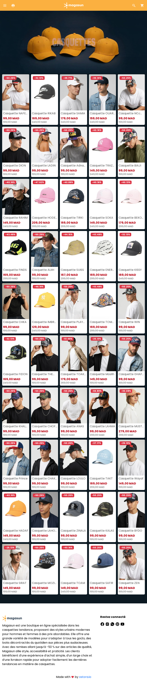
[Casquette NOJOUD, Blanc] (131, 92)
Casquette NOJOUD (131, 113)
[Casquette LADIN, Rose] (44, 145)
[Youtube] (122, 624)
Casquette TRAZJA (102, 165)
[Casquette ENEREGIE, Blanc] (102, 249)
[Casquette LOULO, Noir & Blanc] (73, 458)
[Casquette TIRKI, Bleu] (73, 197)
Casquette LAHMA (102, 426)
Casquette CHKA (15, 322)
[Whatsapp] (112, 624)
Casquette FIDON (15, 374)
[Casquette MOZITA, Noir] (44, 562)
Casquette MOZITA (44, 583)
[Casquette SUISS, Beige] (73, 249)
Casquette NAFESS (15, 113)
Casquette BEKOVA (131, 218)
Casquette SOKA (101, 218)
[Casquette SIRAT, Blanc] (15, 562)
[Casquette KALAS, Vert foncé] (102, 510)
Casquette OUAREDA (102, 113)
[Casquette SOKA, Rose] (102, 197)
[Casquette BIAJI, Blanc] (131, 145)
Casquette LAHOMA (44, 531)
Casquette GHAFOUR (131, 374)
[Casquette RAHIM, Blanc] (15, 197)
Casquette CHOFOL (44, 426)
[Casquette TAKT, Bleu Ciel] (102, 458)
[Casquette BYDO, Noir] (131, 510)
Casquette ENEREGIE (102, 270)
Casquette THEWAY (44, 374)
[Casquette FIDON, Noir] (15, 353)
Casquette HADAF (15, 531)
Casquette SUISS (72, 270)
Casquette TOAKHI (73, 374)
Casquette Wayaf (131, 478)
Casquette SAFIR (101, 583)
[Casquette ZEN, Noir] (131, 562)
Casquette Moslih (102, 374)
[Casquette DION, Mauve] (15, 145)
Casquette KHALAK (15, 426)
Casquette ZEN (129, 583)
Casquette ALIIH (43, 270)
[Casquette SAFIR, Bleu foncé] (102, 562)
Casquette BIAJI (130, 165)
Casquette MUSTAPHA (131, 426)
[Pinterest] (117, 624)
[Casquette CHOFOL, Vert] (44, 405)
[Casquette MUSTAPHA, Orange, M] (131, 405)
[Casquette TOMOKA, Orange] (102, 301)
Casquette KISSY (130, 270)
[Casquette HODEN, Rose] (44, 197)
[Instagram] (107, 624)
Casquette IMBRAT (44, 322)
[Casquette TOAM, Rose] (73, 562)
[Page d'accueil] (73, 5)
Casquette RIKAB (44, 113)
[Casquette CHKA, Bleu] (15, 301)
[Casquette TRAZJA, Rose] (102, 145)
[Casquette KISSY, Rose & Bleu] (131, 249)
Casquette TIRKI (72, 218)
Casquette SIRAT (15, 583)
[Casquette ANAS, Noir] (73, 405)
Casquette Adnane (73, 165)
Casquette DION (14, 165)
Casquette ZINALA (73, 531)
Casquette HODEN (44, 218)
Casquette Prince (15, 478)
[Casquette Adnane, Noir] (73, 145)
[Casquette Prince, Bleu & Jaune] (15, 458)
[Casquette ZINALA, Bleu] (73, 510)
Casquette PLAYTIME (73, 322)
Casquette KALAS (102, 531)
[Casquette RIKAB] (44, 92)
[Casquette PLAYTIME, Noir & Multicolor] (73, 301)
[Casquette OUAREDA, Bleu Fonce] (102, 92)
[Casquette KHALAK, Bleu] (15, 405)
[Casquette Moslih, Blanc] (102, 353)
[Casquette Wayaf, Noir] (131, 458)
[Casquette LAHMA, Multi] (102, 405)
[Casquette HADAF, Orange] (15, 510)
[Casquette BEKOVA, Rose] (131, 197)
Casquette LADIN (44, 165)
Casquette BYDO (130, 531)
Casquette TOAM (73, 583)
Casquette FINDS (15, 270)
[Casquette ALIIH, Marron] (44, 249)
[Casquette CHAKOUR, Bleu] (44, 458)
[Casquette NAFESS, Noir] (15, 92)
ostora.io (85, 677)
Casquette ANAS (72, 426)
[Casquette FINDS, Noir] (15, 249)
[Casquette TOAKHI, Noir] (73, 353)
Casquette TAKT (101, 478)
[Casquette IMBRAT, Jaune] (44, 301)
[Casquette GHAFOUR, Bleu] (131, 353)
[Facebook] (102, 624)
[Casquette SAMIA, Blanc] (73, 92)
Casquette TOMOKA (102, 322)
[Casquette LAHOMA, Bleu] (44, 510)
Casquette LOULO (73, 478)
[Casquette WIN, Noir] (131, 301)
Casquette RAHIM (15, 218)
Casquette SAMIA (73, 113)
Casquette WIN (129, 322)
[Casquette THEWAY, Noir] (44, 353)
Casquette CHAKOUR (44, 478)
